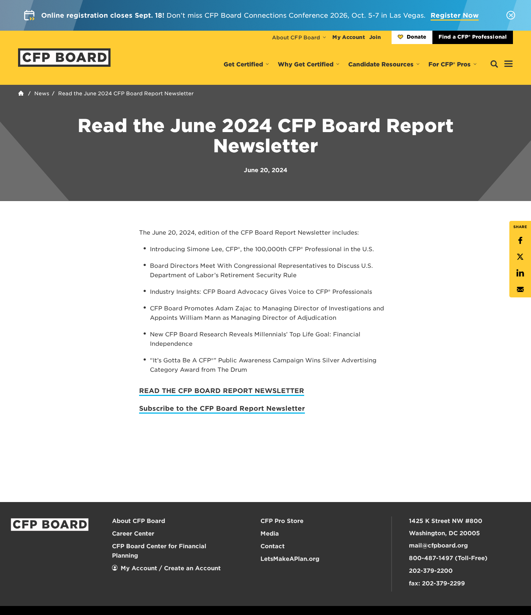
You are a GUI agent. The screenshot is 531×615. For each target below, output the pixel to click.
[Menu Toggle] (508, 64)
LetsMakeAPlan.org (289, 558)
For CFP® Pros (449, 64)
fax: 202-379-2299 (437, 583)
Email (520, 289)
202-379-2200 (431, 570)
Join (375, 37)
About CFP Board (296, 37)
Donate (416, 37)
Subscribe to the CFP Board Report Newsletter (222, 408)
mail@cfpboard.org (438, 545)
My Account (348, 37)
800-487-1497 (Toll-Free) (448, 558)
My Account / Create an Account (171, 568)
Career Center (133, 533)
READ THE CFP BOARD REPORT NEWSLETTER (221, 390)
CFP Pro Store (281, 521)
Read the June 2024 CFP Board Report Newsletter (126, 93)
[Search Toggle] (494, 64)
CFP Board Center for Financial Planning (159, 551)
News (41, 93)
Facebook (520, 240)
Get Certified (243, 64)
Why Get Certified (305, 64)
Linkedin (520, 273)
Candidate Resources (381, 64)
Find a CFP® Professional (473, 37)
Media (269, 533)
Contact (272, 546)
